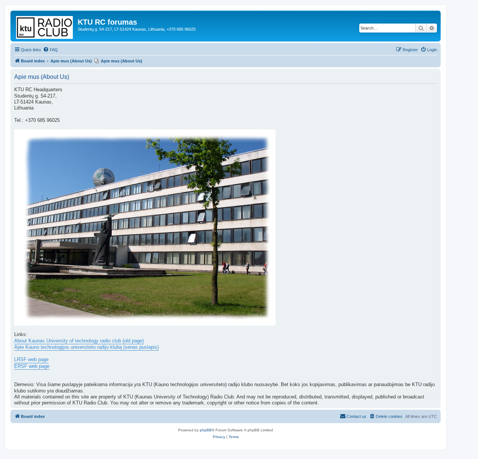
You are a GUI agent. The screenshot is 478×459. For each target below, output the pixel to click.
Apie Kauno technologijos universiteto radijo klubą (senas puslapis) (86, 347)
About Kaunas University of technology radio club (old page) (79, 341)
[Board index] (45, 26)
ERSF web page (31, 366)
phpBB (206, 430)
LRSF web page (31, 359)
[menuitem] (50, 49)
